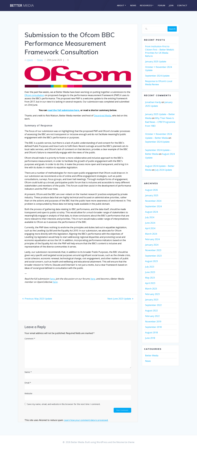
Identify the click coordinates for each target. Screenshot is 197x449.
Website (28, 393)
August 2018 (151, 332)
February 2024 (152, 239)
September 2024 (153, 206)
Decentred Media (102, 115)
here (52, 278)
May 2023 (150, 277)
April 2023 (150, 283)
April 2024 (150, 228)
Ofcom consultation (34, 95)
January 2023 (151, 299)
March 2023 (151, 288)
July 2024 (149, 217)
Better (22, 5)
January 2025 (151, 195)
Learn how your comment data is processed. (86, 420)
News (133, 5)
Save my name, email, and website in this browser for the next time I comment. (63, 404)
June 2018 (150, 338)
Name (28, 372)
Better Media (151, 355)
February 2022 (152, 316)
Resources (146, 5)
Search (172, 28)
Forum (161, 5)
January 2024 (151, 244)
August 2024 (151, 211)
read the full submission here (63, 110)
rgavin (30, 59)
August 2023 (151, 261)
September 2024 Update (157, 75)
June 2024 (150, 222)
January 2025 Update (155, 61)
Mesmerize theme (125, 442)
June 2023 (150, 272)
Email (28, 382)
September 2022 (153, 305)
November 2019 (153, 321)
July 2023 (149, 266)
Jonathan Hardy (153, 102)
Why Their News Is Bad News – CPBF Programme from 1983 (160, 122)
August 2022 (151, 310)
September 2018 (153, 327)
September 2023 (153, 255)
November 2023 (153, 250)
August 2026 (151, 189)
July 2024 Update (163, 169)
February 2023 (152, 294)
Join (171, 5)
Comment (30, 338)
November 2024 (153, 200)
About (120, 5)
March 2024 (151, 233)
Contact (182, 5)
